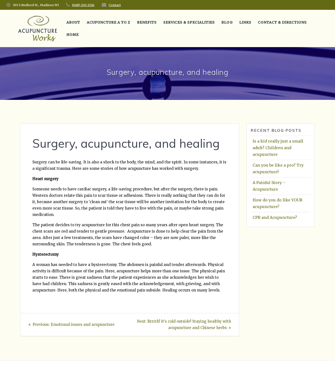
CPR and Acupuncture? (275, 217)
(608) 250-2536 (83, 5)
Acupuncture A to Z (108, 22)
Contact (115, 5)
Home (72, 34)
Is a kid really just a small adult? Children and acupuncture (278, 148)
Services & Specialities (189, 22)
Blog (227, 22)
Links (245, 22)
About (73, 22)
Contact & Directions (282, 22)
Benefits (147, 22)
